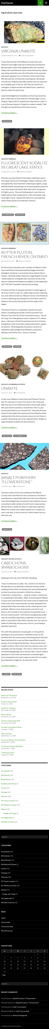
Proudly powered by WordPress (11, 1026)
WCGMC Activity (15, 559)
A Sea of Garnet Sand (9, 702)
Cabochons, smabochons (15, 565)
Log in (3, 918)
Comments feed (7, 926)
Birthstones (5, 775)
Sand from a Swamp (8, 708)
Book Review (6, 779)
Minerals (12, 159)
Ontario (17, 346)
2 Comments (20, 393)
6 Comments (20, 486)
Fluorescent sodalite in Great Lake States (24, 165)
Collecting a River (7, 753)
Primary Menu (46, 3)
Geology (4, 47)
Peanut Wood (6, 714)
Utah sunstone (6, 734)
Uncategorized (6, 818)
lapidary (6, 674)
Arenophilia (5, 771)
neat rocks (7, 121)
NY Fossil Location (8, 801)
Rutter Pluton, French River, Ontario (24, 254)
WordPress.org (6, 931)
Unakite (9, 388)
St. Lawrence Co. (20, 436)
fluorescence (8, 214)
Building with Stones (8, 784)
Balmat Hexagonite (20, 1015)
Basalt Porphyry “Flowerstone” (18, 479)
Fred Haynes (7, 3)
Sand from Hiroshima (9, 695)
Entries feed (5, 922)
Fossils (3, 788)
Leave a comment (27, 55)
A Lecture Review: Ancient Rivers (13, 740)
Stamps (4, 809)
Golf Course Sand (19, 1007)
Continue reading (9, 113)
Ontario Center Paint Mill (10, 721)
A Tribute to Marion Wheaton (12, 746)
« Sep (3, 975)
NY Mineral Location (17, 384)
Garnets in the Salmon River (11, 727)
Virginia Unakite (18, 51)
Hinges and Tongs (9, 813)
